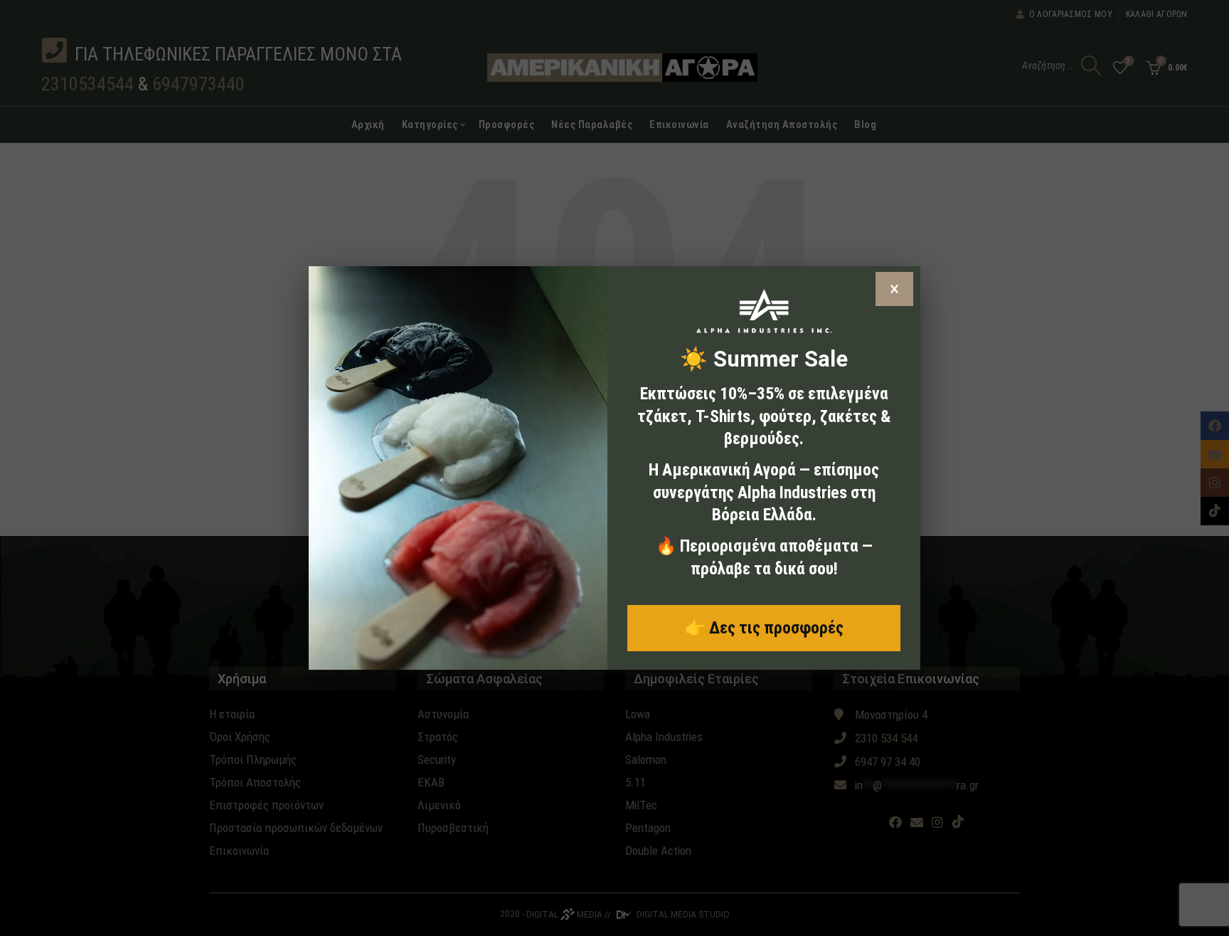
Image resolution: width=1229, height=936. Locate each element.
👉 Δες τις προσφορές (764, 628)
